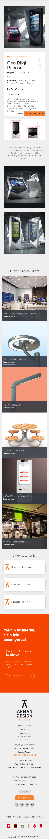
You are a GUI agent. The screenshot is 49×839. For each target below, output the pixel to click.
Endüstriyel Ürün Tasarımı (24, 745)
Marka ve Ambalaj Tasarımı (24, 748)
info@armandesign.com (27, 784)
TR (27, 792)
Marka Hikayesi (24, 726)
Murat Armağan (24, 729)
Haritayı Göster (24, 798)
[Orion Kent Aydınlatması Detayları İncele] (24, 344)
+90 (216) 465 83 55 (28, 777)
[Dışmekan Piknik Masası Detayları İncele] (24, 435)
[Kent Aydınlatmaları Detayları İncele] (24, 390)
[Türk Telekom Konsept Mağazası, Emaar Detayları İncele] (24, 298)
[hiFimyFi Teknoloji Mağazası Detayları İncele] (24, 526)
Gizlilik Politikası (24, 736)
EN (22, 792)
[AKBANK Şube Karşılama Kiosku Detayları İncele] (24, 481)
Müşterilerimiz (24, 733)
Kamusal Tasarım (24, 752)
